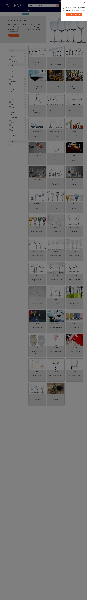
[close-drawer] (84, 2)
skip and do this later (74, 17)
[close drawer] (30, 300)
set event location (74, 14)
